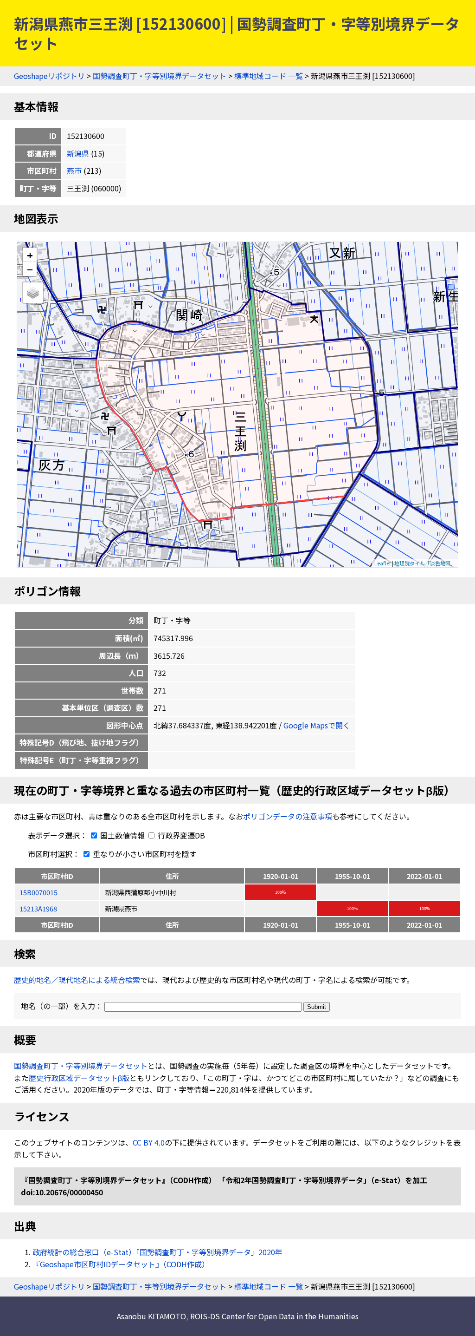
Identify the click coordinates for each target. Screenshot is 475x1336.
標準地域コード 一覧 (268, 75)
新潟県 (78, 153)
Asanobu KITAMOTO (151, 1316)
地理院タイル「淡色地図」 (425, 563)
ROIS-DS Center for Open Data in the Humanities (274, 1316)
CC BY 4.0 (149, 1142)
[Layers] (33, 292)
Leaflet (382, 563)
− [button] (30, 269)
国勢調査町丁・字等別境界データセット (159, 75)
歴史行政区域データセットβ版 (79, 1077)
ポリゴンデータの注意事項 (287, 816)
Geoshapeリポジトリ (49, 75)
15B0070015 (38, 892)
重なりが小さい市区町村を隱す (144, 853)
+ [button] (30, 255)
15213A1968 (38, 908)
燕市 (74, 170)
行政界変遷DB (180, 835)
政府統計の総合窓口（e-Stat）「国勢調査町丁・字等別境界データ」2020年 (157, 1251)
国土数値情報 (122, 835)
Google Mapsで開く (316, 725)
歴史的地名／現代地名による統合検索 (77, 979)
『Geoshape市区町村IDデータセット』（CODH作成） (120, 1264)
